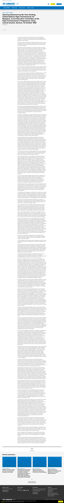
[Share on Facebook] (33, 450)
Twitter (22, 490)
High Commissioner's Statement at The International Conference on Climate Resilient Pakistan (54, 471)
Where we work (30, 7)
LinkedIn (28, 490)
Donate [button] (53, 4)
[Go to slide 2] (32, 479)
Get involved (22, 7)
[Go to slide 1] (31, 479)
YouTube (24, 490)
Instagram (20, 490)
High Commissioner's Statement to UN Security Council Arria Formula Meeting (39, 471)
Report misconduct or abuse (52, 492)
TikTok (26, 490)
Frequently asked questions (52, 488)
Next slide (61, 462)
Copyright (60, 499)
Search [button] (45, 4)
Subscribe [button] (35, 493)
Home (3, 10)
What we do (14, 7)
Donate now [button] (5, 490)
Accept (61, 501)
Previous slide (3, 462)
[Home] (8, 4)
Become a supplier (51, 495)
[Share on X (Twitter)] (31, 450)
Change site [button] (10, 0)
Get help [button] (59, 4)
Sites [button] (48, 4)
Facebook (18, 490)
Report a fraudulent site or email (53, 494)
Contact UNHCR (50, 490)
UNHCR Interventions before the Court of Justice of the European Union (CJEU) (8, 471)
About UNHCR (6, 7)
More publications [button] (32, 482)
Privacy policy (47, 499)
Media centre (50, 491)
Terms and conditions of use (54, 499)
